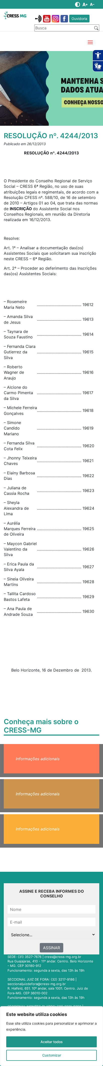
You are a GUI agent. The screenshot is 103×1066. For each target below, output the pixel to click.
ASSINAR (51, 947)
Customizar (51, 1055)
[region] (51, 1036)
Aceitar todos (51, 1042)
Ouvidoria (79, 18)
